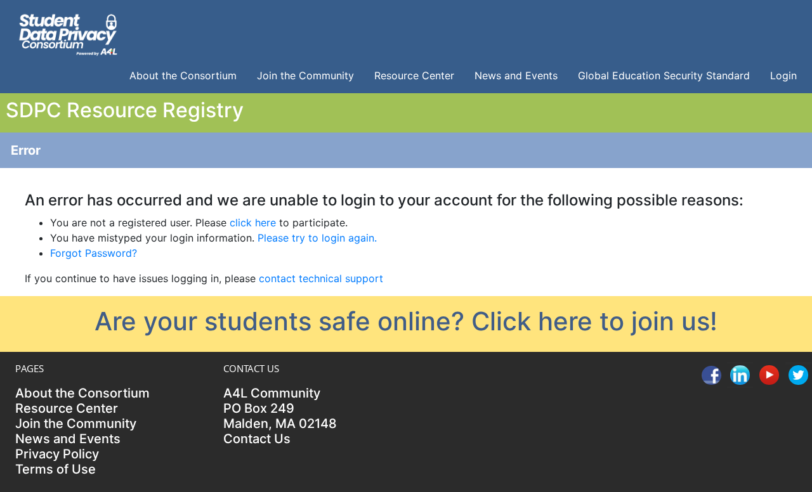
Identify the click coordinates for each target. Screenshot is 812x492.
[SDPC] (68, 33)
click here (253, 222)
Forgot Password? (93, 253)
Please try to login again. (317, 237)
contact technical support (321, 278)
